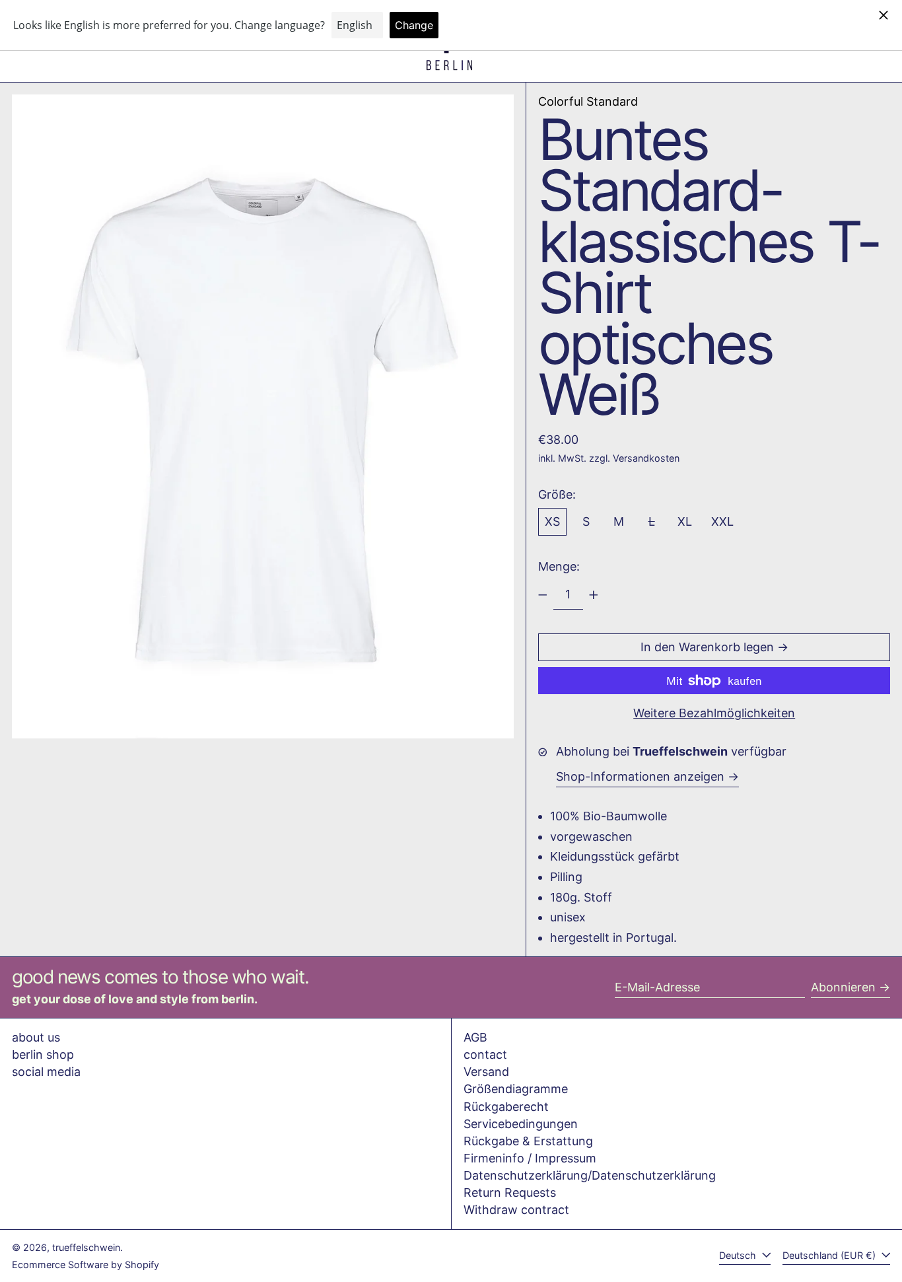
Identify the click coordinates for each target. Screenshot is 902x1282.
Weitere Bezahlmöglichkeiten (714, 713)
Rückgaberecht (506, 1107)
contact (485, 1054)
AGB (475, 1037)
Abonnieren (843, 987)
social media (46, 1072)
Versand (486, 1072)
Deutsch (739, 1255)
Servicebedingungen (521, 1124)
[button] (263, 416)
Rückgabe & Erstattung (528, 1141)
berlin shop (43, 1054)
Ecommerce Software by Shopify (85, 1264)
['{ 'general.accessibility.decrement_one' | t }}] (542, 595)
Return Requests (510, 1192)
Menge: (559, 566)
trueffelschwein (86, 1247)
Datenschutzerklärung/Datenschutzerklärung (590, 1175)
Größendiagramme (516, 1089)
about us (36, 1037)
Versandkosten (646, 458)
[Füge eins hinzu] (593, 595)
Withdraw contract (516, 1210)
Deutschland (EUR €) (830, 1255)
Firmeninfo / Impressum (530, 1158)
